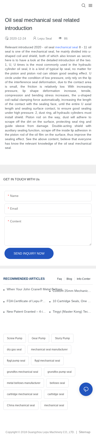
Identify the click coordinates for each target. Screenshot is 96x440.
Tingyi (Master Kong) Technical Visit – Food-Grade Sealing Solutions (73, 311)
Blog (69, 278)
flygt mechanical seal (47, 360)
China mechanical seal (21, 405)
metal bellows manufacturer (23, 383)
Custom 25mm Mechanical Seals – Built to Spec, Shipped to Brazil (73, 291)
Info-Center (83, 278)
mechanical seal (66, 47)
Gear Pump (39, 338)
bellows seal (57, 383)
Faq (59, 278)
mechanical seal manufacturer (49, 349)
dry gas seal (14, 349)
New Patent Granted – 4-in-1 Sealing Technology (27, 311)
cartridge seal (56, 394)
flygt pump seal (16, 360)
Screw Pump (14, 338)
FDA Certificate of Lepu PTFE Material (27, 301)
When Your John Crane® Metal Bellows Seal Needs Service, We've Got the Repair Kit (36, 289)
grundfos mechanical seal (22, 371)
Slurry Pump (62, 338)
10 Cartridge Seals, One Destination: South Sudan (73, 301)
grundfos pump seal (60, 371)
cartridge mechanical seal (22, 394)
